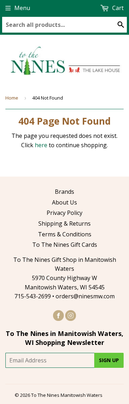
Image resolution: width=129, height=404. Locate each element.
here (41, 145)
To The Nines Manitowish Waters (66, 395)
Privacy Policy (64, 213)
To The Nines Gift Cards (64, 245)
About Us (64, 202)
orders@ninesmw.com (85, 296)
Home (11, 98)
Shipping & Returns (64, 223)
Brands (64, 192)
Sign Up (109, 360)
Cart (117, 8)
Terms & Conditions (64, 234)
